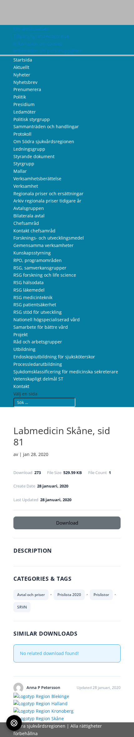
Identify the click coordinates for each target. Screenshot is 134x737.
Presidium (24, 104)
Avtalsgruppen (28, 208)
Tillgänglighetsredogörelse (41, 36)
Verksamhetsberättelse (37, 179)
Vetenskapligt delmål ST (38, 379)
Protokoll (22, 134)
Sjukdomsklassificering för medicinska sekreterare (65, 372)
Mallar (20, 171)
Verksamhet (25, 186)
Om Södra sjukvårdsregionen (43, 141)
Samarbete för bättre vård (40, 327)
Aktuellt (21, 67)
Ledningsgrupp (29, 149)
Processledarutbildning (37, 364)
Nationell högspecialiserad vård (46, 319)
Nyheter (21, 75)
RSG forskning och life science (44, 275)
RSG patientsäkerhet (34, 305)
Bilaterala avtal (29, 216)
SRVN (22, 607)
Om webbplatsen (31, 29)
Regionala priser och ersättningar (48, 193)
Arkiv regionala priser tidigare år (47, 201)
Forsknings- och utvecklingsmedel (48, 238)
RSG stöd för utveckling (37, 312)
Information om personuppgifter (47, 51)
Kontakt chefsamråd (34, 231)
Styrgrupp (23, 164)
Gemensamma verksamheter (43, 245)
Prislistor (101, 594)
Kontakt (21, 386)
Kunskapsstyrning (32, 253)
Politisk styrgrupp (31, 119)
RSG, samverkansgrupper (39, 268)
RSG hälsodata (28, 282)
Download (67, 523)
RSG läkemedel (29, 290)
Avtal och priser (31, 594)
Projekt (20, 334)
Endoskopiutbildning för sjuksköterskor (54, 357)
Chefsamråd (26, 223)
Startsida (22, 60)
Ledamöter (24, 112)
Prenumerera (27, 89)
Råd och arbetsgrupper (37, 342)
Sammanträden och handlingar (46, 126)
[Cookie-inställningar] (14, 723)
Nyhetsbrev (25, 82)
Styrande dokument (34, 156)
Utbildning (24, 349)
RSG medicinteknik (32, 297)
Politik (19, 97)
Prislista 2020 (69, 594)
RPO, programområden (37, 260)
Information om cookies (37, 43)
